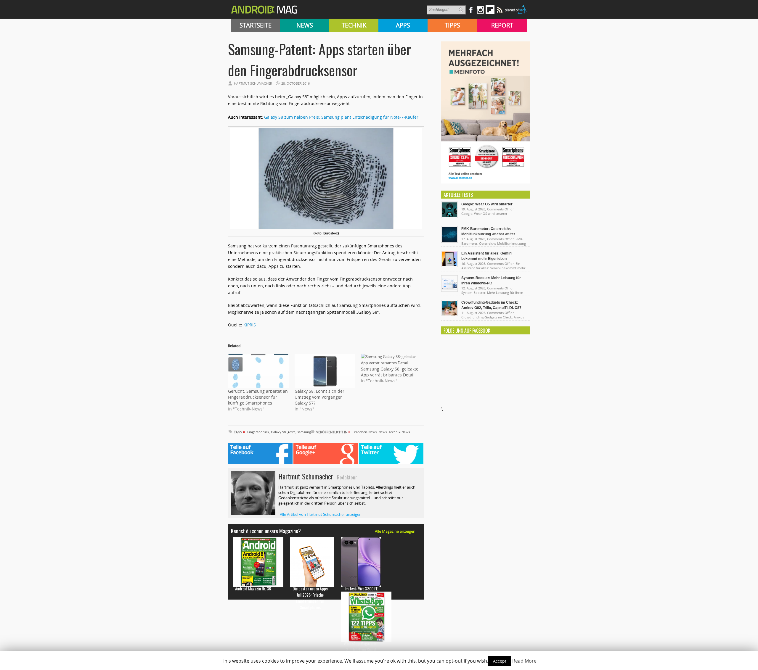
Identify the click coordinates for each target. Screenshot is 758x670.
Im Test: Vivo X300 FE (361, 588)
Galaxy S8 (278, 432)
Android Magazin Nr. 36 (253, 588)
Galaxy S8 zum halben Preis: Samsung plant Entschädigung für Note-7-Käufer (341, 117)
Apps (403, 25)
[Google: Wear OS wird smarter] (449, 216)
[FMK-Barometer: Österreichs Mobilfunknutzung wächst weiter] (449, 241)
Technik (354, 25)
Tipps (452, 25)
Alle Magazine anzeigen (395, 531)
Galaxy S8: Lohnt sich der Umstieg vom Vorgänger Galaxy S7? (319, 397)
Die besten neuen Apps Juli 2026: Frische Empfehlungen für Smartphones (310, 597)
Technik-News (399, 432)
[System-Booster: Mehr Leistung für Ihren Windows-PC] (449, 290)
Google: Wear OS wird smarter (487, 204)
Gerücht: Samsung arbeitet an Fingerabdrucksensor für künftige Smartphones (258, 397)
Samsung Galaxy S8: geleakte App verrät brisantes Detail (389, 372)
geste (292, 432)
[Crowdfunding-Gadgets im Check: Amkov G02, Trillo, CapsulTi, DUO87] (449, 315)
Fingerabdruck (258, 432)
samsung (304, 432)
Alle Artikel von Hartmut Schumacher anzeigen (321, 514)
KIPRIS (249, 325)
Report (502, 25)
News (304, 25)
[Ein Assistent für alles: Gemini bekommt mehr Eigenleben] (449, 265)
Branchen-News (365, 432)
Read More (524, 661)
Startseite (256, 25)
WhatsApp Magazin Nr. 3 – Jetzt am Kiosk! (361, 646)
